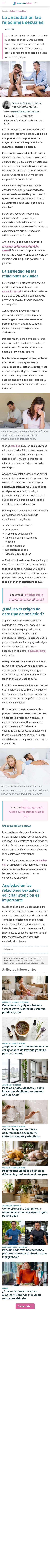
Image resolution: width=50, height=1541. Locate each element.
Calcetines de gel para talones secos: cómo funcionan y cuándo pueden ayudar (24, 1009)
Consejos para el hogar (13, 1044)
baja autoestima (36, 650)
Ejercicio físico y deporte (14, 1247)
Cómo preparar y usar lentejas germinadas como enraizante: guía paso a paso (24, 1212)
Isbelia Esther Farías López (24, 106)
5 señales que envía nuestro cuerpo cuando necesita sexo (26, 812)
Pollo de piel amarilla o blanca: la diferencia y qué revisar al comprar (25, 1172)
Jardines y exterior (11, 1085)
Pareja (5, 11)
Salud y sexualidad (18, 11)
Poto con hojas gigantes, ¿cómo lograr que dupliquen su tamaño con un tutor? (23, 1091)
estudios (15, 445)
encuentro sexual (11, 291)
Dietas (5, 1288)
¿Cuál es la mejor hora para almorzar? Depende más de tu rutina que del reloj (21, 1295)
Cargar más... (25, 1306)
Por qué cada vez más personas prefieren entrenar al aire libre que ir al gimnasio (24, 1253)
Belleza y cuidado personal (15, 1002)
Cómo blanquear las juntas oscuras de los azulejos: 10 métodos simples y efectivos (21, 1133)
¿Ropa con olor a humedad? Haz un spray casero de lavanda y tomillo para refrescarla (25, 1050)
